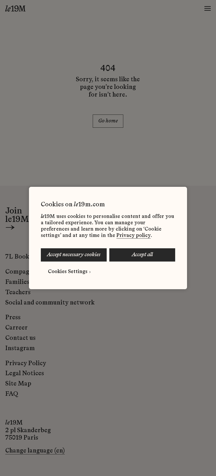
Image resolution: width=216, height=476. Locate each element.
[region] (108, 238)
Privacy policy (133, 235)
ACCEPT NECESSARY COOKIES (73, 255)
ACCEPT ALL (142, 255)
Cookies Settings (67, 271)
